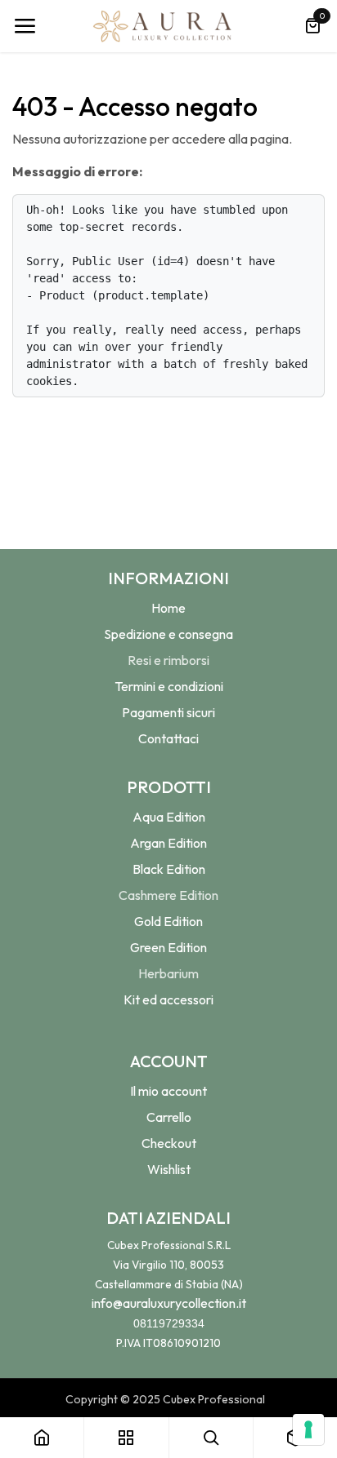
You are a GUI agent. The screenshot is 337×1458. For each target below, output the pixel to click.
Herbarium (168, 973)
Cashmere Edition (168, 895)
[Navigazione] (24, 26)
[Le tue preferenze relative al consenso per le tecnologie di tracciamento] (308, 1429)
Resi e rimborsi (168, 660)
